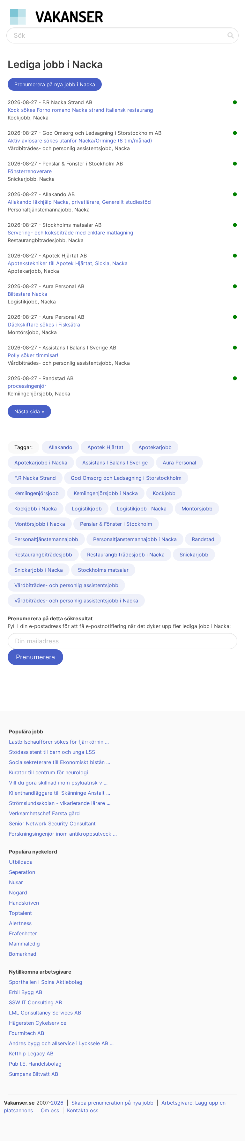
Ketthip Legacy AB (31, 1053)
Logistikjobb (87, 508)
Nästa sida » (29, 411)
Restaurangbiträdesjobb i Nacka (126, 554)
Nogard (18, 892)
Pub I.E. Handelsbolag (35, 1064)
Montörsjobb (197, 508)
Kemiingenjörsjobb (36, 493)
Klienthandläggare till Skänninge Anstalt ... (59, 793)
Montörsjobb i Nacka (39, 524)
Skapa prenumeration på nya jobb (112, 1102)
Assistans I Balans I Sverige (115, 462)
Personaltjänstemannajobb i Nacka (135, 539)
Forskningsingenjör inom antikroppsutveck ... (63, 834)
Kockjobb (164, 493)
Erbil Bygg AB (25, 992)
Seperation (22, 872)
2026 (57, 1102)
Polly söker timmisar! (33, 355)
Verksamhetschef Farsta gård (44, 813)
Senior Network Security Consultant (52, 823)
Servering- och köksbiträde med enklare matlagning (70, 232)
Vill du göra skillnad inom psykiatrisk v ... (58, 782)
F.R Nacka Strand (35, 478)
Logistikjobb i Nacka (142, 508)
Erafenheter (23, 933)
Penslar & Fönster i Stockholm (116, 524)
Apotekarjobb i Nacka (40, 462)
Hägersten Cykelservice (37, 1023)
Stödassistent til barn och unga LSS (52, 752)
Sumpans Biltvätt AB (33, 1074)
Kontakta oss (82, 1110)
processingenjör (27, 386)
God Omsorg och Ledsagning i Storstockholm (126, 478)
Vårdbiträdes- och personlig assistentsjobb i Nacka (76, 600)
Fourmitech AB (26, 1033)
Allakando (60, 447)
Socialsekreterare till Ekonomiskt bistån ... (59, 762)
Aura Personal (179, 462)
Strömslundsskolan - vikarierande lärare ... (59, 803)
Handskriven (24, 903)
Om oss (50, 1110)
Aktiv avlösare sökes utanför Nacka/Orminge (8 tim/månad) (80, 140)
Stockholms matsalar (103, 570)
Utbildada (21, 862)
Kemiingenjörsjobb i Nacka (106, 493)
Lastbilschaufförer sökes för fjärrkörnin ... (59, 742)
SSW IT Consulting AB (35, 1002)
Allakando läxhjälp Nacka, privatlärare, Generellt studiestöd (79, 202)
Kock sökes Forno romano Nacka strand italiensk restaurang (80, 110)
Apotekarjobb (155, 447)
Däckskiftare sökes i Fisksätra (44, 324)
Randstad (203, 539)
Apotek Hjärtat (105, 447)
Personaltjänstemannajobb (46, 539)
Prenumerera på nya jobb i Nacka (54, 84)
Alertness (20, 923)
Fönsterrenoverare (30, 171)
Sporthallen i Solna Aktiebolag (45, 982)
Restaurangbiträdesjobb (43, 554)
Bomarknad (22, 954)
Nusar (16, 882)
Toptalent (20, 913)
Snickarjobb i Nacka (38, 570)
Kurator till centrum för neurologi (48, 772)
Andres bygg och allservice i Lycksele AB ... (61, 1043)
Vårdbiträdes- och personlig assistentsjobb (66, 585)
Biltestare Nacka (27, 294)
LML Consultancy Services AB (45, 1012)
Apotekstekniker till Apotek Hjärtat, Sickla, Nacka (68, 263)
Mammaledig (24, 943)
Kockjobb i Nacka (35, 508)
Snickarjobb (194, 554)
